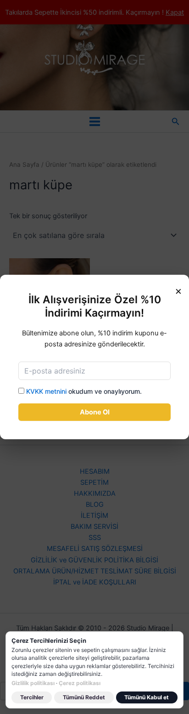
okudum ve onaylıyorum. (84, 391)
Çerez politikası (79, 683)
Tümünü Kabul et (146, 697)
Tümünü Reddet (84, 697)
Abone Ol (95, 412)
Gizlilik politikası (33, 683)
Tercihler (32, 697)
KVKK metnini (46, 391)
